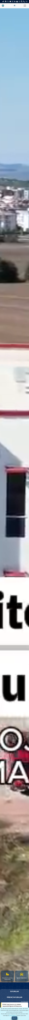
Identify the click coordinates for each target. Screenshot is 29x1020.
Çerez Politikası (12, 1015)
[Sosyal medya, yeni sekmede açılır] (5, 1)
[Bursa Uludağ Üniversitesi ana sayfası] (7, 5)
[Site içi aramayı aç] (21, 1)
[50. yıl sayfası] (15, 5)
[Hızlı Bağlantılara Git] (3, 1)
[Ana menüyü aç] (25, 5)
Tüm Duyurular (24, 1001)
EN (26, 1)
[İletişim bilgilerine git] (24, 1)
